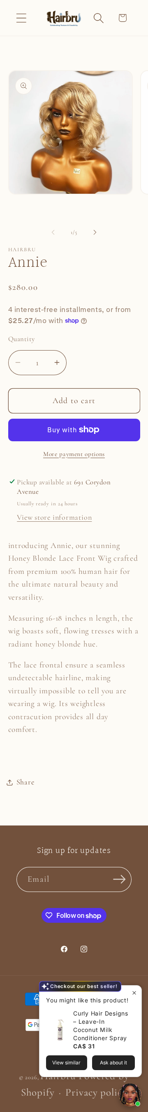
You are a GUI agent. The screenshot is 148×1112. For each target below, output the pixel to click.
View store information (54, 517)
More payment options (74, 454)
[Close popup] (134, 992)
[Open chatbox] (129, 1094)
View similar (66, 1062)
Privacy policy (96, 1092)
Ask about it (113, 1062)
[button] (21, 18)
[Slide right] (95, 232)
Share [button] (25, 781)
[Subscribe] (119, 879)
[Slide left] (53, 232)
